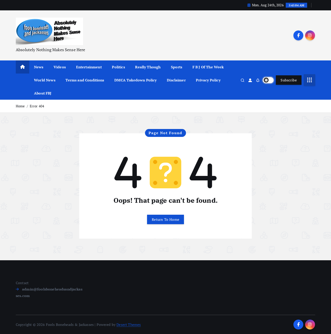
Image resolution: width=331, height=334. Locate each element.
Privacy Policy (208, 80)
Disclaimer (176, 80)
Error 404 (37, 106)
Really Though (148, 66)
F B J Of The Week (208, 66)
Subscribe (289, 80)
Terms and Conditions (85, 80)
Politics (118, 66)
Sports (176, 66)
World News (44, 80)
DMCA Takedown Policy (135, 80)
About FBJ (42, 93)
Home (20, 106)
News (38, 66)
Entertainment (89, 66)
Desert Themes (128, 324)
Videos (60, 66)
